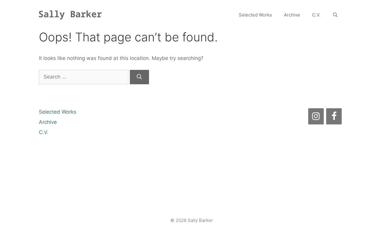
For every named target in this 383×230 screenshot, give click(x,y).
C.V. (316, 15)
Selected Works (255, 15)
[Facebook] (334, 116)
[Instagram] (316, 116)
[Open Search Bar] (335, 15)
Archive (292, 15)
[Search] (139, 77)
